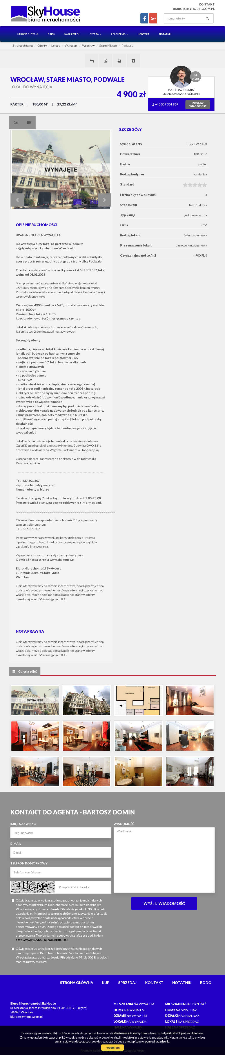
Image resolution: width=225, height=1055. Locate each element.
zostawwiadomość (197, 104)
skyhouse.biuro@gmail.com (35, 485)
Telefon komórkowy (28, 863)
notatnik (165, 34)
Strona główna (27, 34)
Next (104, 200)
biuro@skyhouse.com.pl (194, 9)
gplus (153, 18)
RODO (205, 982)
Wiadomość (124, 824)
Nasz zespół (72, 34)
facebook (144, 18)
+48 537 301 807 (166, 104)
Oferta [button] (94, 34)
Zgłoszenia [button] (118, 34)
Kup (105, 982)
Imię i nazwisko (23, 824)
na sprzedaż (185, 1004)
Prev (17, 200)
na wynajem (134, 1004)
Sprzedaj (127, 982)
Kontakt (143, 34)
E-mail (15, 843)
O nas (51, 34)
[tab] (15, 122)
